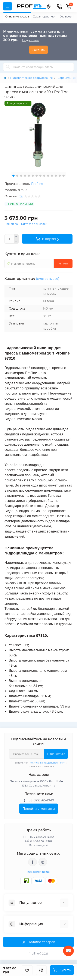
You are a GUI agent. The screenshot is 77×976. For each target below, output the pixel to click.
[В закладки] (27, 970)
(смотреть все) (47, 279)
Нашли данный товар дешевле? (25, 223)
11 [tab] (52, 176)
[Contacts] (59, 6)
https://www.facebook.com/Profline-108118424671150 (32, 862)
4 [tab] (25, 176)
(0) (21, 196)
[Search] (8, 67)
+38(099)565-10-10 (40, 800)
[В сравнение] (41, 970)
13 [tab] (60, 176)
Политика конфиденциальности (47, 762)
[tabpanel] (38, 135)
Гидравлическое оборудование (31, 77)
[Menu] (7, 6)
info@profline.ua (38, 871)
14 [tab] (63, 176)
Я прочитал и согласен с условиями (41, 764)
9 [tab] (44, 176)
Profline (37, 184)
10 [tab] (48, 176)
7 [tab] (37, 176)
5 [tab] (29, 176)
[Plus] (16, 236)
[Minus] (16, 241)
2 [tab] (17, 176)
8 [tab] (40, 176)
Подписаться (56, 753)
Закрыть (38, 50)
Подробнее (30, 40)
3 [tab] (21, 176)
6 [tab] (33, 176)
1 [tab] (13, 176)
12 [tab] (56, 176)
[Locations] (48, 6)
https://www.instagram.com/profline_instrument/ (42, 862)
